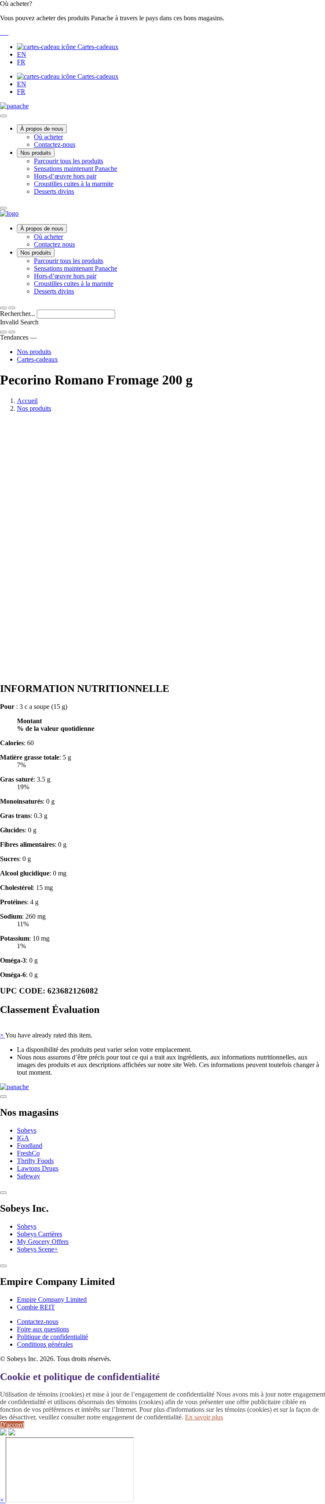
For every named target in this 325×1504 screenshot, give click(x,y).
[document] (162, 841)
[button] (162, 18)
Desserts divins (54, 191)
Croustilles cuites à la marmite (73, 183)
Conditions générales (45, 1344)
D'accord (12, 1424)
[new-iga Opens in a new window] (6, 32)
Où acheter (48, 136)
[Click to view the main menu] (3, 308)
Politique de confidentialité (52, 1336)
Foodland (29, 1145)
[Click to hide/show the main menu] (3, 116)
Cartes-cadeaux (97, 46)
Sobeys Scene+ (37, 1249)
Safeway (28, 1176)
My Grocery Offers (43, 1241)
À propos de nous (41, 129)
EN (21, 54)
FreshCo (28, 1153)
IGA (23, 1138)
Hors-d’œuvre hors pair (65, 176)
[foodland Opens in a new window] (7, 32)
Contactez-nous (54, 144)
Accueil (27, 400)
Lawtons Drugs (37, 1168)
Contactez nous (54, 244)
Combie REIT (36, 1307)
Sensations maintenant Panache (75, 168)
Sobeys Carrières (39, 1234)
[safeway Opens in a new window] (4, 32)
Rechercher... (18, 313)
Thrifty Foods (35, 1160)
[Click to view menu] (3, 1096)
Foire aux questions (43, 1329)
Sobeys (26, 1130)
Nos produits (35, 153)
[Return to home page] (9, 213)
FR (21, 62)
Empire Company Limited (52, 1299)
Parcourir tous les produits (68, 161)
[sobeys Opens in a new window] (2, 32)
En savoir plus (204, 1417)
